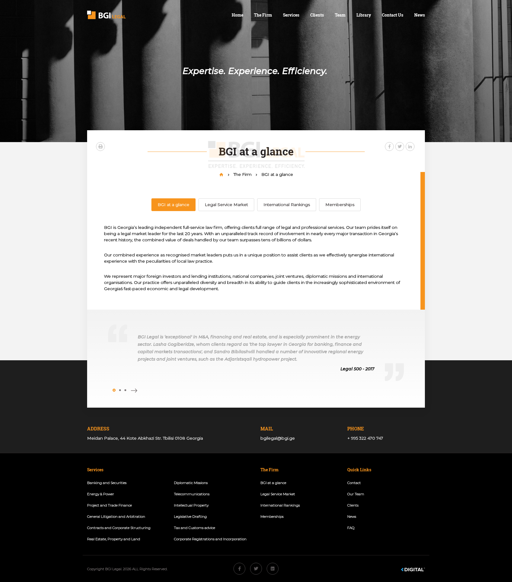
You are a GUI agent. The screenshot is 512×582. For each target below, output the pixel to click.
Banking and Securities (107, 482)
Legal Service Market (226, 204)
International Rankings (286, 204)
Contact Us (392, 15)
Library (363, 15)
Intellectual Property (191, 505)
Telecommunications (191, 494)
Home (237, 15)
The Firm (243, 174)
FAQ (350, 527)
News (419, 15)
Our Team (355, 494)
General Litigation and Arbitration (116, 516)
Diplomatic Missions (191, 482)
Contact (354, 482)
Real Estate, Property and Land (113, 539)
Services (291, 15)
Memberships (339, 204)
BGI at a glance (277, 174)
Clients (317, 15)
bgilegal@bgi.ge (277, 438)
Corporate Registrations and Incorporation (210, 539)
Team (340, 15)
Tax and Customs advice (194, 527)
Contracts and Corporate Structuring (119, 527)
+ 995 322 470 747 (365, 438)
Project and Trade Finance (109, 505)
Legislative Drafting (190, 516)
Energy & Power (100, 494)
